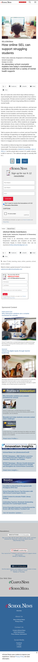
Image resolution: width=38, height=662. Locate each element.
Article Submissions (19, 632)
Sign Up (5, 294)
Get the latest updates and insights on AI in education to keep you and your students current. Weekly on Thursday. (19, 570)
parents (28, 261)
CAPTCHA (6, 208)
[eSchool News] (6, 2)
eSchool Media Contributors (15, 232)
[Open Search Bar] (30, 2)
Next (24, 161)
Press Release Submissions (19, 634)
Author (3, 228)
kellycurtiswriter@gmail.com (18, 245)
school (34, 261)
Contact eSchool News (19, 630)
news (19, 261)
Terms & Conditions (27, 219)
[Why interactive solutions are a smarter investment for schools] (19, 339)
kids (9, 261)
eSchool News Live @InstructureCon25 (16, 452)
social (3, 264)
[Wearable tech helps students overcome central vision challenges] (9, 429)
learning (14, 261)
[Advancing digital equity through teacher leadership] (19, 377)
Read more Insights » (10, 470)
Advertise (19, 610)
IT (7, 261)
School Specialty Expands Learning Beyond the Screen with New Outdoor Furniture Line (19, 508)
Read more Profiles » (10, 438)
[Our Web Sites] (19, 582)
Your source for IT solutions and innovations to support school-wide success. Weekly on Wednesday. (19, 555)
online (23, 261)
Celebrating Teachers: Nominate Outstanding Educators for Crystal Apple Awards (18, 502)
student (7, 264)
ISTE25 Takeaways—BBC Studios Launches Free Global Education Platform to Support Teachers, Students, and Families (18, 457)
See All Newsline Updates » (13, 513)
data (4, 261)
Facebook (19, 643)
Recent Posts (11, 228)
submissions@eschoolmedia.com (11, 269)
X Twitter (19, 644)
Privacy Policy (6, 221)
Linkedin (19, 646)
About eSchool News (19, 619)
